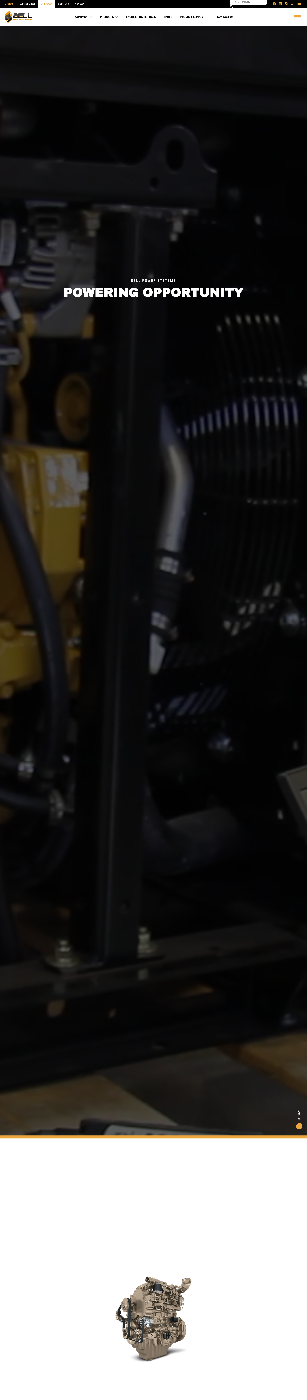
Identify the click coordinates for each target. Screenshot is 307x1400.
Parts (168, 17)
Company (81, 17)
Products (107, 17)
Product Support (192, 17)
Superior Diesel (27, 3)
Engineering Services (141, 17)
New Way (79, 3)
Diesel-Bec (63, 3)
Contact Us (225, 17)
